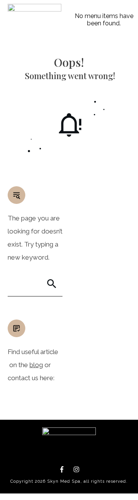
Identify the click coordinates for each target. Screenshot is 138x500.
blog (36, 365)
